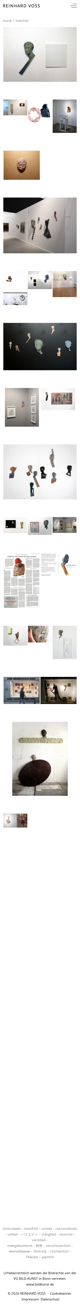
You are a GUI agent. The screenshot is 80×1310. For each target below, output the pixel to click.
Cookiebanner (60, 1293)
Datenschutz (50, 1299)
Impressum (30, 1299)
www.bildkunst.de (40, 1284)
